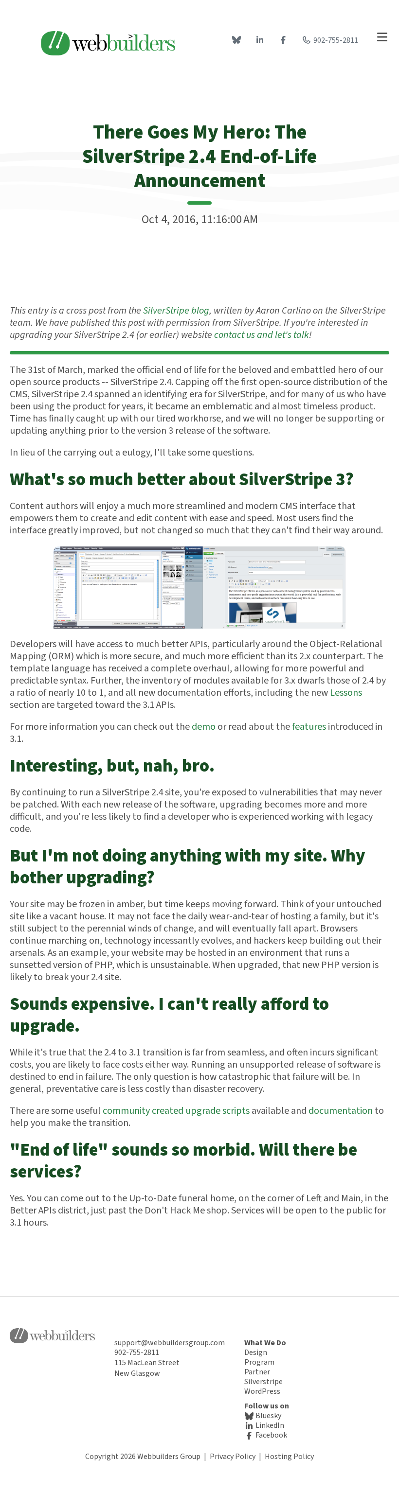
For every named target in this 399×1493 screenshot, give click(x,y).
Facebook (270, 1435)
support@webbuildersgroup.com (169, 1342)
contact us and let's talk (261, 335)
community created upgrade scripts (176, 1111)
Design (255, 1352)
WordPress (262, 1391)
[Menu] (382, 38)
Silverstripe (263, 1381)
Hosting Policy (289, 1456)
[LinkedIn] (260, 40)
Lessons (346, 693)
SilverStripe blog (176, 310)
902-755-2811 (335, 40)
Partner (257, 1372)
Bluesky (267, 1415)
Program (259, 1362)
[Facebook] (283, 40)
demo (204, 727)
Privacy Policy (232, 1456)
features (309, 727)
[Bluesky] (236, 40)
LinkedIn (269, 1425)
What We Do (265, 1342)
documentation (340, 1111)
